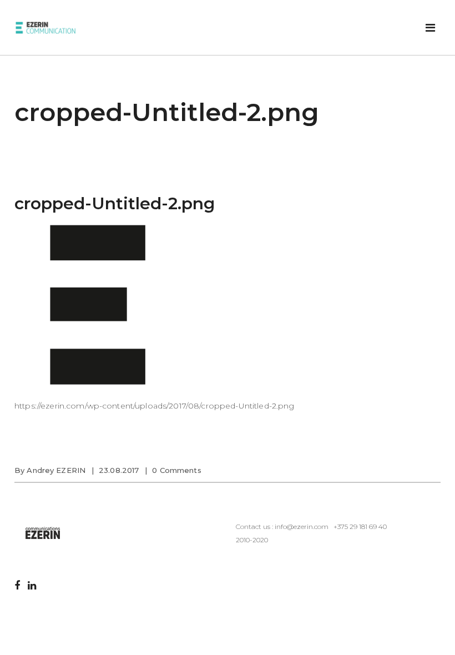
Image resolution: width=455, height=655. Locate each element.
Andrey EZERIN (56, 470)
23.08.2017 (119, 470)
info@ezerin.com (301, 526)
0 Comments (176, 470)
